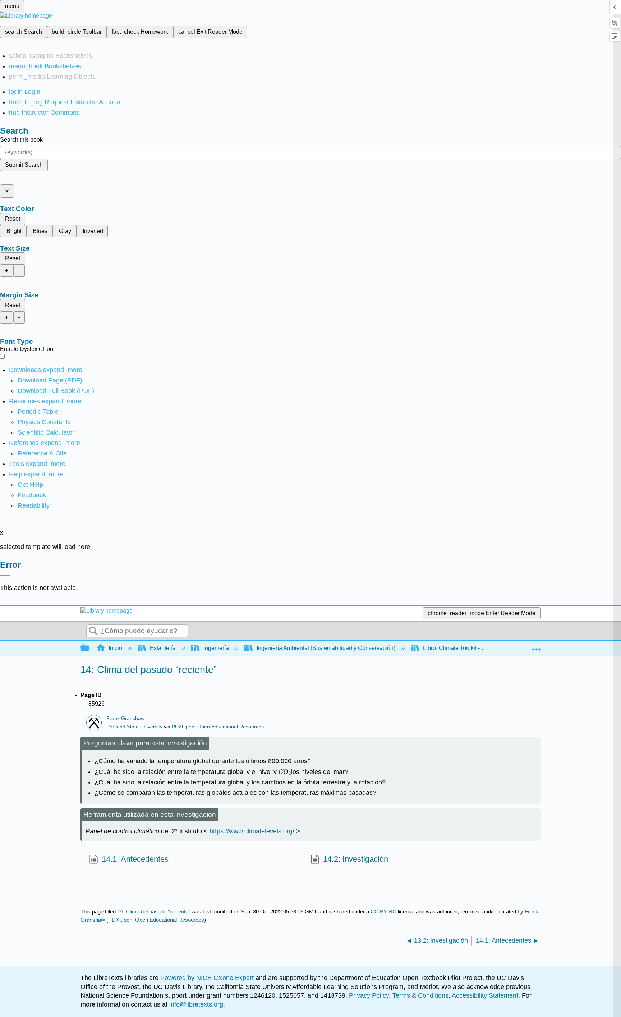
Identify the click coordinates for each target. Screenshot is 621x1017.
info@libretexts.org (195, 1004)
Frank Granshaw (125, 718)
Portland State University (134, 726)
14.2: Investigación (355, 859)
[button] (32, 495)
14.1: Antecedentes (135, 859)
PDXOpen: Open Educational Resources (218, 726)
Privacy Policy (369, 995)
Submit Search (24, 165)
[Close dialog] (5, 575)
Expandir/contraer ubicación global (536, 646)
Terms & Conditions (420, 995)
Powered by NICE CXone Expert (208, 977)
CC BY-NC (384, 911)
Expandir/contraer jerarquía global (89, 648)
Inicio (115, 648)
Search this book (21, 140)
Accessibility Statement (485, 995)
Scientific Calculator (46, 432)
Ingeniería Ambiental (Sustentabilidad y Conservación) (326, 648)
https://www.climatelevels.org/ (252, 831)
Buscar (93, 631)
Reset (12, 219)
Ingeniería (216, 648)
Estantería (162, 648)
